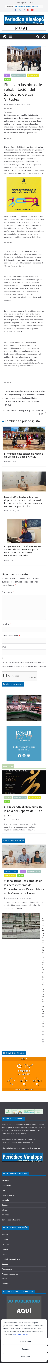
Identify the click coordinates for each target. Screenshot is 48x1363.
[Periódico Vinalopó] (4, 36)
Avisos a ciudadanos (11, 871)
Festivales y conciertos (11, 1259)
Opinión (5, 1249)
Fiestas (7, 75)
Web (4, 647)
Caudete (5, 1205)
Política (5, 1234)
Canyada (5, 1200)
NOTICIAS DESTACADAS (18, 75)
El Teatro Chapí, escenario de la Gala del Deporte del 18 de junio (23, 811)
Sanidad (5, 1264)
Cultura (5, 1239)
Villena (7, 79)
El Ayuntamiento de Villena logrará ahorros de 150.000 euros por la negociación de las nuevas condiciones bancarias (22, 551)
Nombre (6, 624)
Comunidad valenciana (11, 1220)
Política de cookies (20, 1334)
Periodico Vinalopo (24, 104)
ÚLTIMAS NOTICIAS (33, 75)
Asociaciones (7, 1269)
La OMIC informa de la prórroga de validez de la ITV (23, 412)
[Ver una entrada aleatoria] (43, 36)
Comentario (8, 592)
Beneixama (6, 1185)
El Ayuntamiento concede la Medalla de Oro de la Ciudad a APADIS (23, 455)
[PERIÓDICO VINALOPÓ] (22, 1154)
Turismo (5, 1284)
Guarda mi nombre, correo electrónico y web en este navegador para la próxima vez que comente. (24, 664)
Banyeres (5, 1180)
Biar (3, 1190)
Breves (4, 1279)
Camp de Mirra (8, 1195)
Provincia (5, 1215)
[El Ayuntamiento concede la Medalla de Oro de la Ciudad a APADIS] (24, 428)
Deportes (8, 797)
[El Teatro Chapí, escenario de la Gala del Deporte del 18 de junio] (24, 782)
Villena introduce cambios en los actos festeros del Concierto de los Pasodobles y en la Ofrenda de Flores (24, 887)
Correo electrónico (11, 635)
